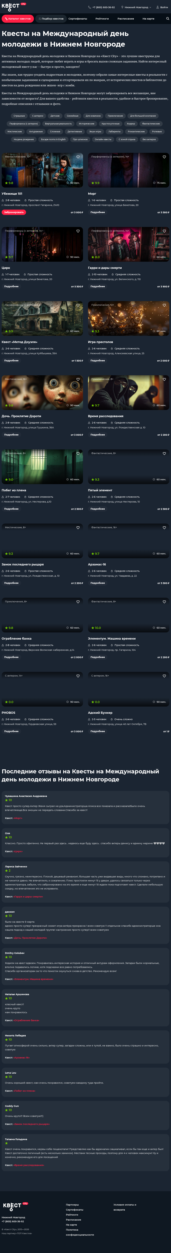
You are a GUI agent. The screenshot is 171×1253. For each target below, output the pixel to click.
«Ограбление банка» (26, 1020)
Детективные (75, 131)
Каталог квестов (19, 18)
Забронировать (14, 212)
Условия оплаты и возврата (125, 1207)
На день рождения (24, 139)
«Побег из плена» (24, 1090)
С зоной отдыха (127, 139)
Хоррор (131, 123)
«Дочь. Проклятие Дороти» (30, 937)
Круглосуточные (111, 123)
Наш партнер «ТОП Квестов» (17, 1233)
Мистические (15, 131)
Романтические (136, 131)
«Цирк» (18, 851)
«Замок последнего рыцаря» (31, 1124)
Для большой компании (143, 116)
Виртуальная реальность (58, 123)
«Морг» (17, 818)
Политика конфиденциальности (80, 1232)
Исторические (86, 123)
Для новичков (93, 116)
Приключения (115, 116)
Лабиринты (115, 131)
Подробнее (98, 212)
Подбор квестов (52, 18)
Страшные (19, 116)
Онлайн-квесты (103, 139)
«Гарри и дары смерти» (28, 896)
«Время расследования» (28, 1165)
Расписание (126, 18)
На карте (148, 18)
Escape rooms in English (53, 139)
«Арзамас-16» (21, 1057)
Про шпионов (80, 139)
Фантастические (151, 123)
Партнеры (72, 1204)
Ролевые (157, 131)
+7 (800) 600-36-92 (13, 1221)
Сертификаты (77, 18)
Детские (55, 116)
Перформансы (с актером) (24, 123)
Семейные (72, 116)
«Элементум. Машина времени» (33, 979)
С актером (37, 116)
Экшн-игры (95, 131)
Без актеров (149, 139)
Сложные (55, 131)
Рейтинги (102, 18)
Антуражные (36, 131)
